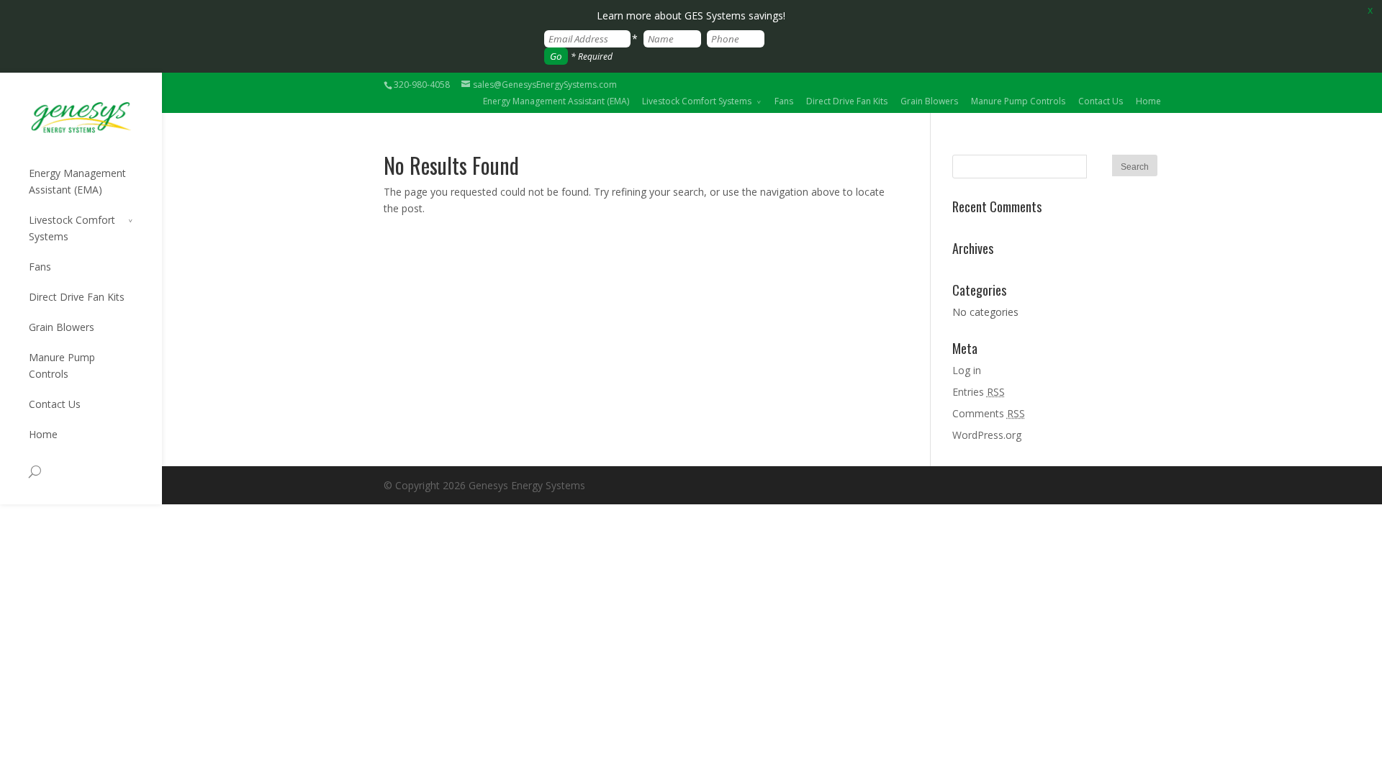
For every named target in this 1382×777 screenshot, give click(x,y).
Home (1148, 101)
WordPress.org (986, 435)
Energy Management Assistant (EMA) (556, 101)
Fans (783, 101)
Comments (988, 413)
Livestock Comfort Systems (696, 101)
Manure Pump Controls (1018, 101)
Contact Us (1100, 101)
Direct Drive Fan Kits (847, 101)
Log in (966, 370)
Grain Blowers (929, 101)
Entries (978, 392)
